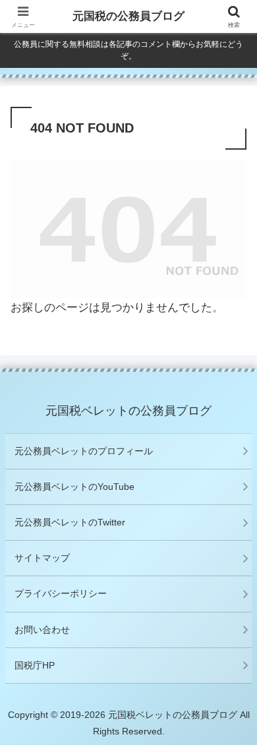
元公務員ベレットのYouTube (74, 486)
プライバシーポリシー (60, 593)
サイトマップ (42, 557)
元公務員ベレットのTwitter (69, 522)
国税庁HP (34, 665)
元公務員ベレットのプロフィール (83, 451)
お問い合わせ (42, 629)
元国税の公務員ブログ (128, 16)
